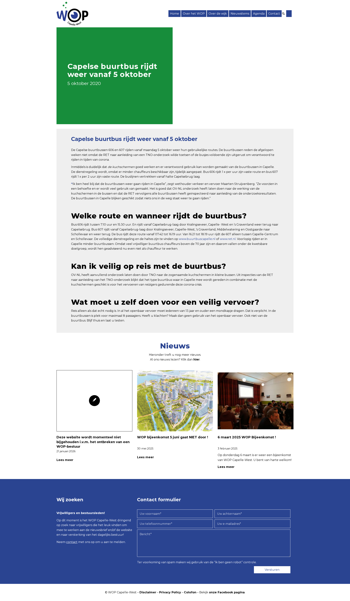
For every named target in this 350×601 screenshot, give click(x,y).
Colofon (190, 592)
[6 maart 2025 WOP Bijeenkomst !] (255, 400)
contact (71, 542)
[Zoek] (284, 13)
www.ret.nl (228, 239)
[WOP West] (72, 13)
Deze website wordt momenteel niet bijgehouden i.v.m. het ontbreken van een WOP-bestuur (93, 441)
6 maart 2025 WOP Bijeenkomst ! (247, 437)
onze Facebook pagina (227, 592)
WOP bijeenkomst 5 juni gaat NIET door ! (172, 437)
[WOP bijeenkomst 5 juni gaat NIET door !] (175, 400)
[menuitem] (174, 13)
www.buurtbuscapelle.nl (197, 239)
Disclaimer (147, 592)
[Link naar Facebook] (289, 13)
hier (196, 359)
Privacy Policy (170, 592)
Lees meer (65, 460)
